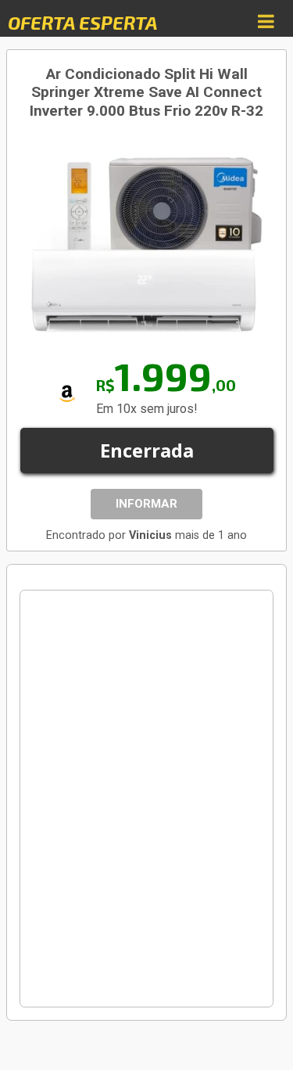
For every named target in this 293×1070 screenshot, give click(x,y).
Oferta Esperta (83, 22)
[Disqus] (146, 798)
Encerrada (147, 450)
